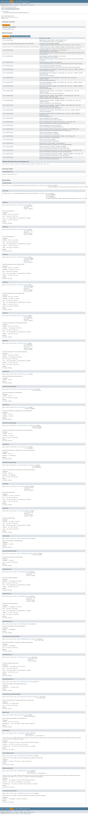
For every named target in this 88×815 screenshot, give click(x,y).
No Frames (20, 3)
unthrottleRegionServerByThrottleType (48, 128)
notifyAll (32, 163)
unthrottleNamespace (44, 118)
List (7, 43)
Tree (17, 1)
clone (4, 163)
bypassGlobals (42, 40)
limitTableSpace (43, 56)
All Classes (27, 3)
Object (7, 18)
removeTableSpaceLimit (44, 65)
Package (7, 1)
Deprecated (21, 1)
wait (42, 163)
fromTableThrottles (44, 43)
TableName (51, 43)
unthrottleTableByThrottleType (46, 136)
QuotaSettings (9, 40)
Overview (2, 1)
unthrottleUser (43, 139)
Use (14, 1)
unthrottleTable (43, 132)
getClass (17, 163)
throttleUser (42, 90)
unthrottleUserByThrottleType (46, 150)
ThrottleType (61, 69)
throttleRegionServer (44, 77)
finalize (12, 163)
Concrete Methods (25, 36)
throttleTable (42, 82)
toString (37, 163)
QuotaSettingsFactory (13, 17)
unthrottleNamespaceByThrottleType (47, 121)
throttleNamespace (43, 69)
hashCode (23, 163)
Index (26, 1)
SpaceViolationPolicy (44, 51)
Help (29, 1)
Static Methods (14, 36)
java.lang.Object (5, 11)
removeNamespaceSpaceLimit (45, 62)
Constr (13, 5)
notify (27, 163)
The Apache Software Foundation (16, 813)
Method (17, 5)
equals (7, 163)
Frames (15, 3)
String (48, 40)
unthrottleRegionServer (45, 125)
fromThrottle (42, 46)
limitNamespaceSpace (44, 50)
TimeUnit (76, 69)
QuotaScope (42, 74)
